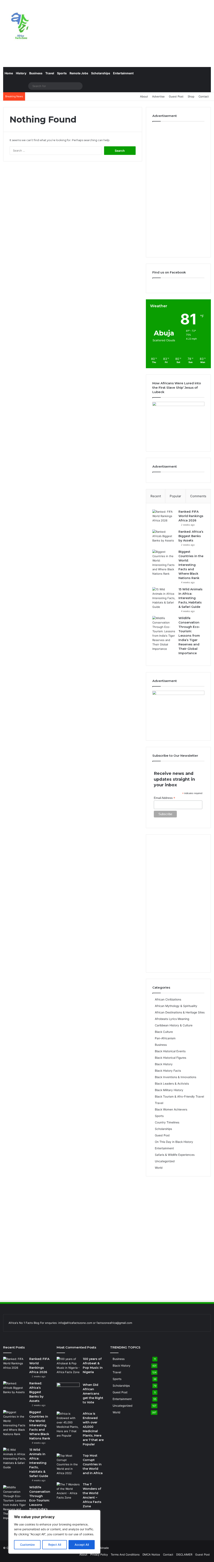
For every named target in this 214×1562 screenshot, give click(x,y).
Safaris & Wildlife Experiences (175, 1154)
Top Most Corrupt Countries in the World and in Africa (93, 1464)
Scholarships (100, 73)
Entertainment (123, 73)
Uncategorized (165, 1161)
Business (35, 73)
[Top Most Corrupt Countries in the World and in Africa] (68, 1464)
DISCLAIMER (184, 1554)
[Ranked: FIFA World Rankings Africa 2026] (163, 517)
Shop (191, 96)
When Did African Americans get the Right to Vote (93, 1393)
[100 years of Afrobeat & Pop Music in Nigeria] (68, 1368)
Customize (27, 1544)
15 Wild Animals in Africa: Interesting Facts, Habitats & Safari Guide (190, 598)
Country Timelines (167, 1122)
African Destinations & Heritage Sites (180, 1012)
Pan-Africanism (165, 1038)
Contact (204, 96)
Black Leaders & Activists (172, 1083)
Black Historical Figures (170, 1057)
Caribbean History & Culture (173, 1025)
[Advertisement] (142, 33)
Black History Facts (168, 1070)
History (21, 73)
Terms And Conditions (125, 1554)
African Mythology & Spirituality (176, 1006)
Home (9, 73)
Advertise (158, 96)
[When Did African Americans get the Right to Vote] (68, 1390)
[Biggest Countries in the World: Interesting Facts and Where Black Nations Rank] (163, 563)
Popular (175, 496)
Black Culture (164, 1031)
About (144, 96)
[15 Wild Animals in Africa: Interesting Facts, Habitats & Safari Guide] (163, 598)
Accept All (82, 1544)
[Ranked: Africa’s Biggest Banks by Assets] (163, 537)
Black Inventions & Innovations (175, 1077)
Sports (62, 73)
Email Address (164, 798)
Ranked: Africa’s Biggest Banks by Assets (190, 536)
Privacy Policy (99, 1554)
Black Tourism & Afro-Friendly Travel (179, 1096)
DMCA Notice (151, 1554)
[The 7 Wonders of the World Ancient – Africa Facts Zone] (68, 1491)
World (158, 1167)
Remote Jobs (79, 73)
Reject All (54, 1544)
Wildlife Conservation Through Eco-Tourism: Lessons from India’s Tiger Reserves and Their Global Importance (189, 635)
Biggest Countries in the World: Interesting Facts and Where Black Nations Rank (190, 565)
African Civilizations (168, 999)
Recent (155, 496)
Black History (164, 1064)
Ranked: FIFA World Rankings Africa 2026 (190, 516)
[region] (54, 1532)
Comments (198, 496)
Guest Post (176, 96)
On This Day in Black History (174, 1141)
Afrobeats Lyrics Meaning (172, 1019)
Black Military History (169, 1090)
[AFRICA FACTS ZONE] (20, 27)
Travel (49, 73)
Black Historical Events (170, 1051)
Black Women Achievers (171, 1109)
